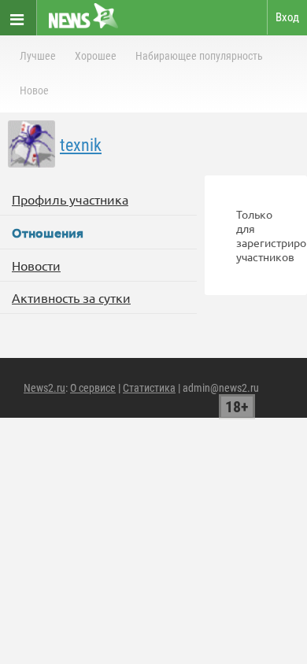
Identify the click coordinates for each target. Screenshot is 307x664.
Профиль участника (70, 199)
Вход (287, 17)
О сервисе (93, 388)
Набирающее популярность (199, 56)
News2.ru (44, 388)
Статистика (149, 388)
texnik (81, 145)
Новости (36, 265)
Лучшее (38, 56)
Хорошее (96, 56)
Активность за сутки (71, 297)
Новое (34, 90)
